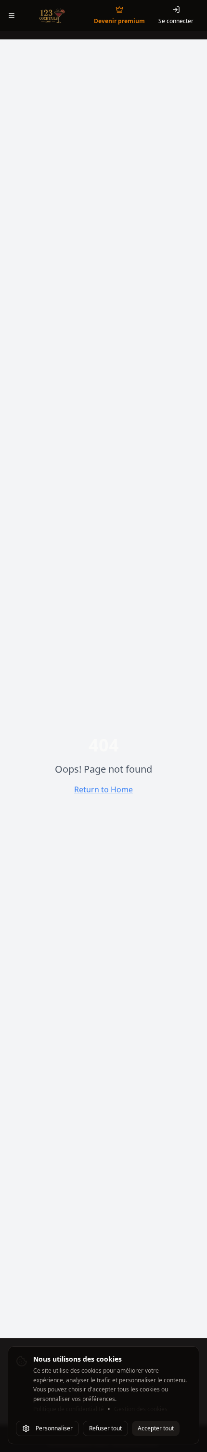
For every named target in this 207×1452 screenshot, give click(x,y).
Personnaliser (54, 1428)
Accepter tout (156, 1428)
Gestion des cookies (141, 1409)
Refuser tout (105, 1428)
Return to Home (103, 789)
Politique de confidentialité (68, 1409)
